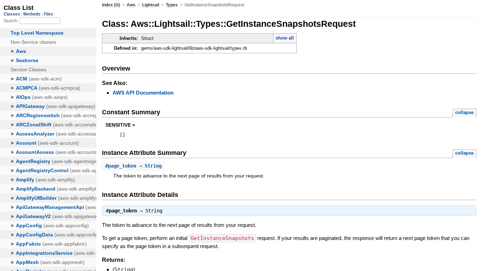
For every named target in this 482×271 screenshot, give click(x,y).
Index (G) (111, 4)
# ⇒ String (133, 166)
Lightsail (150, 4)
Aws (131, 4)
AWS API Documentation (143, 93)
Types (172, 4)
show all (285, 38)
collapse (464, 112)
